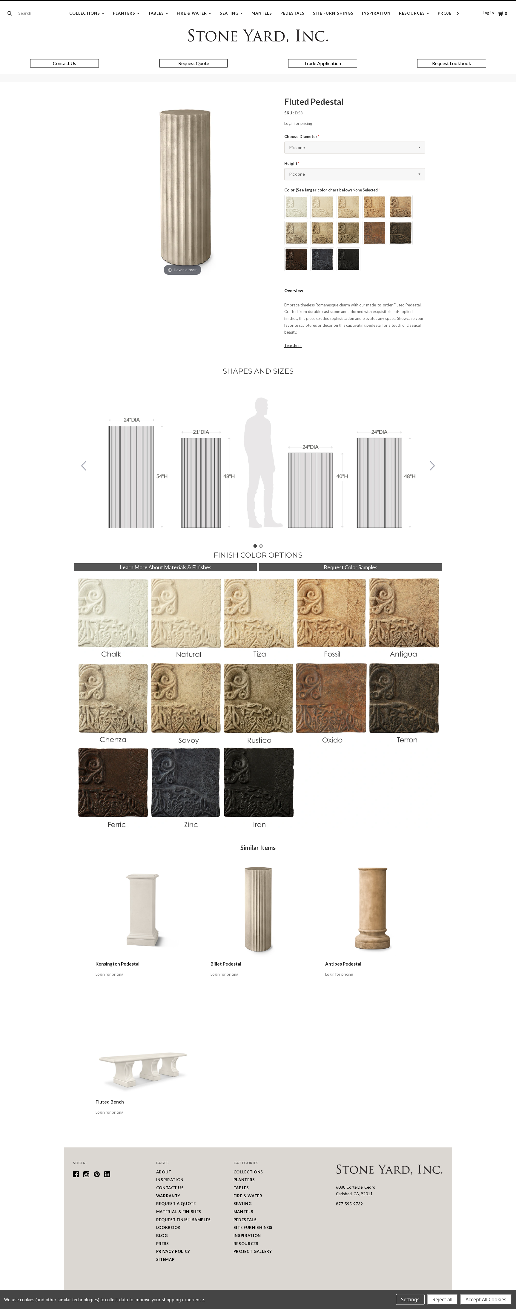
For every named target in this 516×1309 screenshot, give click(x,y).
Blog (162, 1235)
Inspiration (376, 13)
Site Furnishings (333, 13)
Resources (412, 13)
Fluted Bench (110, 1101)
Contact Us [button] (64, 63)
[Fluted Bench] (143, 1047)
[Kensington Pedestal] (143, 909)
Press (162, 1243)
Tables (156, 13)
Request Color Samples (350, 567)
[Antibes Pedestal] (372, 909)
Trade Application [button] (322, 63)
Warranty (168, 1195)
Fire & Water (192, 13)
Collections (84, 13)
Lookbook (168, 1227)
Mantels (261, 13)
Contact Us (170, 1187)
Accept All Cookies (486, 1299)
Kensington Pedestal (117, 963)
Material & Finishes (178, 1211)
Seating (229, 13)
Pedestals (292, 13)
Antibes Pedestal (343, 963)
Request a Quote (176, 1203)
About (163, 1172)
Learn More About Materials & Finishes (165, 567)
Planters (124, 13)
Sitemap (165, 1259)
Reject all (442, 1299)
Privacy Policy (173, 1251)
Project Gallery (253, 1251)
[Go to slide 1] (255, 546)
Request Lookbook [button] (451, 63)
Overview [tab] (293, 290)
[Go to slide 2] (84, 466)
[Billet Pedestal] (258, 909)
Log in (488, 12)
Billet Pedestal (226, 963)
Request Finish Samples (183, 1219)
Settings (410, 1299)
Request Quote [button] (193, 63)
